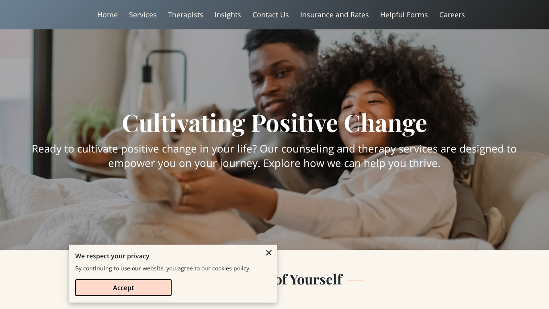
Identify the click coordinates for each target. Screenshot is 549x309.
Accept (123, 287)
